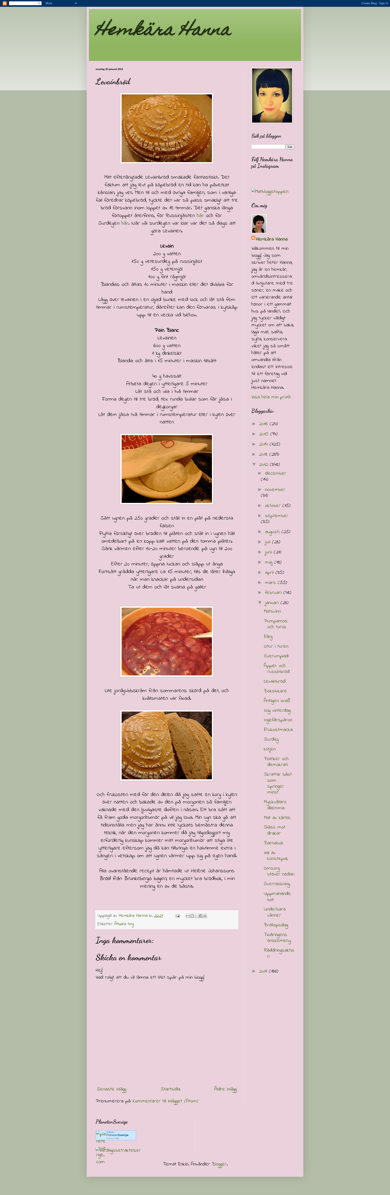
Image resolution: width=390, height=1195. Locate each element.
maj (269, 562)
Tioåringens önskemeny (277, 937)
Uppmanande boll (277, 896)
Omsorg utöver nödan (279, 871)
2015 (264, 434)
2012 (264, 464)
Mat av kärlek (277, 818)
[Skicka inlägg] (177, 916)
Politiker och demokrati (276, 761)
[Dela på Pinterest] (205, 916)
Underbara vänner (275, 912)
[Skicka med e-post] (188, 916)
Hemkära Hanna (163, 31)
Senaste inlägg (111, 1089)
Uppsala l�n (113, 1138)
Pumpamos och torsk (276, 624)
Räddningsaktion (279, 953)
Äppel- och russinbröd (277, 668)
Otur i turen (276, 646)
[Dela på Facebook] (200, 916)
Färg (268, 636)
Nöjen (270, 749)
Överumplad (276, 656)
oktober (273, 505)
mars (271, 582)
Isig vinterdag (277, 710)
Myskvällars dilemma (275, 805)
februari (274, 592)
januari (272, 603)
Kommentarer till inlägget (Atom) (165, 1101)
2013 (264, 454)
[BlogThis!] (192, 916)
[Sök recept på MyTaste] (269, 191)
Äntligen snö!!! (277, 701)
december (275, 473)
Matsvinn (272, 611)
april (270, 572)
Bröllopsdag (276, 925)
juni (269, 552)
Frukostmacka (278, 729)
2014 (264, 444)
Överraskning (277, 884)
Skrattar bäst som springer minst (278, 783)
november (275, 489)
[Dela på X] (196, 916)
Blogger (219, 1164)
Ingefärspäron (278, 720)
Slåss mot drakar (274, 830)
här (200, 216)
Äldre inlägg (225, 1089)
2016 (264, 424)
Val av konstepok (276, 855)
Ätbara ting (124, 924)
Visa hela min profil (270, 397)
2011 (264, 971)
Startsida (170, 1089)
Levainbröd (275, 681)
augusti (273, 532)
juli (268, 542)
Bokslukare (275, 691)
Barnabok (273, 843)
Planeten (117, 1135)
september (276, 516)
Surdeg (271, 739)
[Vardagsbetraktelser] (118, 1150)
